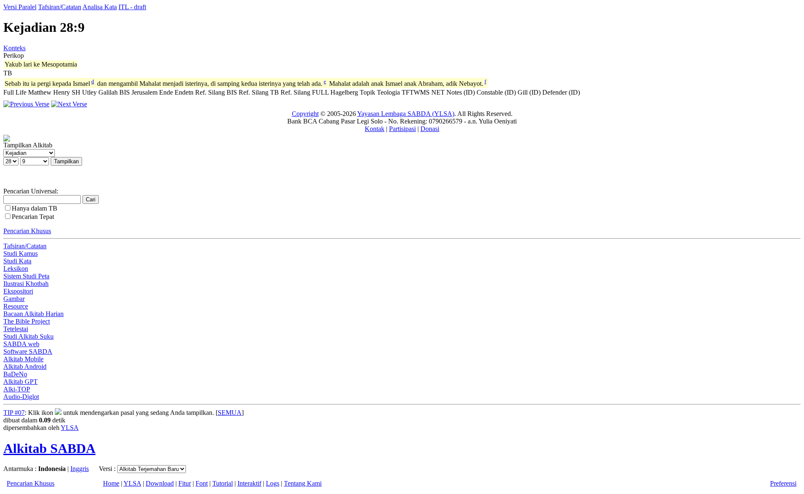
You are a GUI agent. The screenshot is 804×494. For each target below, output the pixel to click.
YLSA (70, 427)
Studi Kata (17, 261)
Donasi (429, 128)
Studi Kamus (20, 253)
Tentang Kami (303, 483)
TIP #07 (14, 412)
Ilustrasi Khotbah (26, 283)
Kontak (374, 128)
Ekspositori (18, 291)
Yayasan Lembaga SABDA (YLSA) (405, 113)
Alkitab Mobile (23, 359)
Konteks (14, 47)
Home (111, 483)
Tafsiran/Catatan (59, 6)
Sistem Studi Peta (26, 276)
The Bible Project (26, 321)
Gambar (14, 298)
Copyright (305, 113)
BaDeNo (15, 374)
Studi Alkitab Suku (28, 336)
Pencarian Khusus (27, 230)
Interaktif (249, 483)
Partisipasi (402, 128)
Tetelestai (15, 328)
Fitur (184, 483)
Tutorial (222, 483)
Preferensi (783, 483)
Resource (15, 306)
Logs (272, 483)
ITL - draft (132, 6)
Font (202, 483)
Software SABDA (27, 351)
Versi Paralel (19, 6)
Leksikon (15, 268)
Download (160, 483)
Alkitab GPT (20, 381)
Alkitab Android (24, 366)
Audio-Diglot (21, 396)
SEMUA (230, 412)
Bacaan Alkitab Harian (33, 313)
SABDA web (21, 343)
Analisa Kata (99, 6)
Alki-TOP (16, 389)
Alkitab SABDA (49, 448)
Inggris (79, 468)
